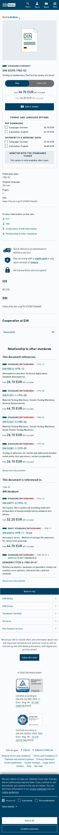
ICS (7, 218)
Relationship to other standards (21, 233)
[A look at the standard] (29, 38)
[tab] (29, 332)
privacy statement (38, 788)
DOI (7, 223)
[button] (37, 5)
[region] (29, 794)
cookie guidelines (10, 791)
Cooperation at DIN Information (21, 228)
